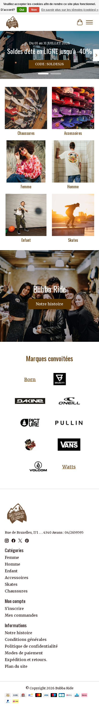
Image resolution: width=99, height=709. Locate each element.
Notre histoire (49, 303)
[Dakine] (30, 401)
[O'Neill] (69, 401)
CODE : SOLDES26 (49, 64)
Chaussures (26, 133)
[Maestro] (54, 695)
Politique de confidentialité (31, 646)
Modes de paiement (24, 652)
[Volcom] (38, 466)
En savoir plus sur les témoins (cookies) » (70, 10)
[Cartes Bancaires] (62, 695)
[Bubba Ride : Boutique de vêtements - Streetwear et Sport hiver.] (12, 22)
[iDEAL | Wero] (15, 701)
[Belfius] (69, 695)
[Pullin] (69, 423)
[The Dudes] (30, 445)
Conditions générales (26, 639)
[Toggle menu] (89, 22)
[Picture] (30, 423)
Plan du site (16, 666)
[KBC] (77, 695)
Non (34, 10)
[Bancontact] (31, 695)
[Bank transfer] (15, 695)
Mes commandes (21, 615)
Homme (73, 186)
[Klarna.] (84, 695)
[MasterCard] (38, 695)
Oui (21, 10)
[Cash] (8, 695)
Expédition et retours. (26, 659)
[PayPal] (8, 701)
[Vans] (69, 445)
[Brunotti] (60, 379)
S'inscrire (14, 608)
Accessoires (73, 133)
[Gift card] (23, 695)
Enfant (26, 240)
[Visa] (46, 695)
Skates (73, 240)
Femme (26, 186)
